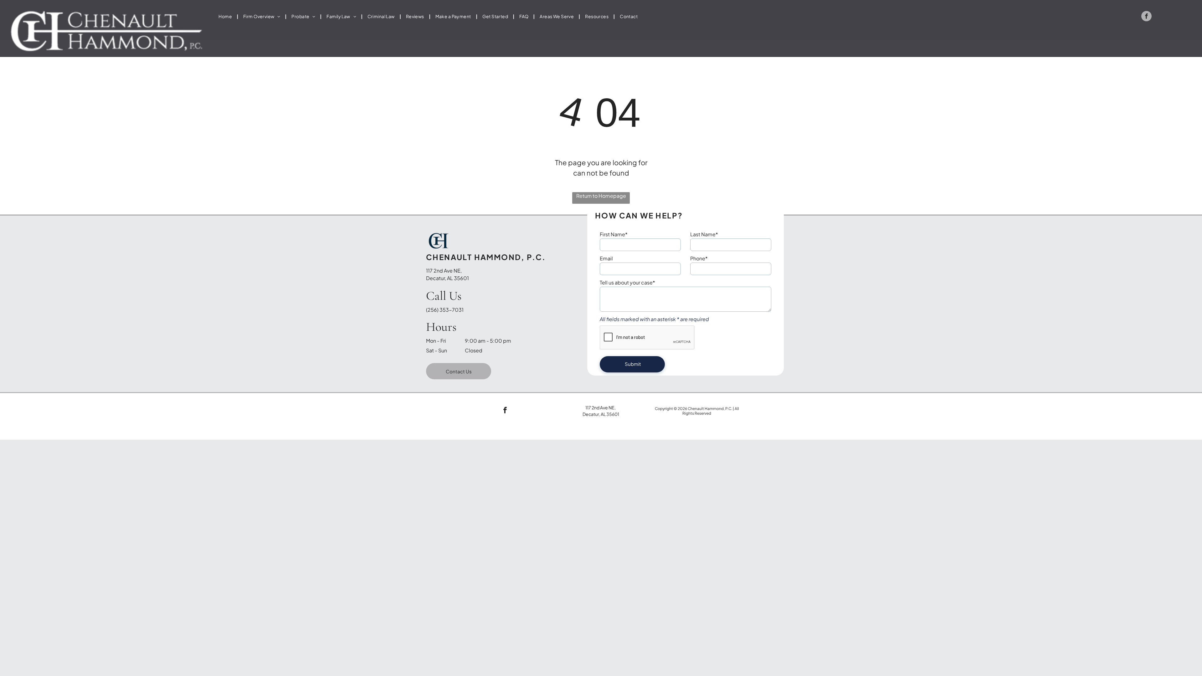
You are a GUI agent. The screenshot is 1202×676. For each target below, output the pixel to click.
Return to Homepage (601, 195)
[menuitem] (226, 16)
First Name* (614, 234)
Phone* (699, 258)
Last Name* (704, 234)
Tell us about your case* (627, 282)
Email (606, 258)
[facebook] (1146, 17)
